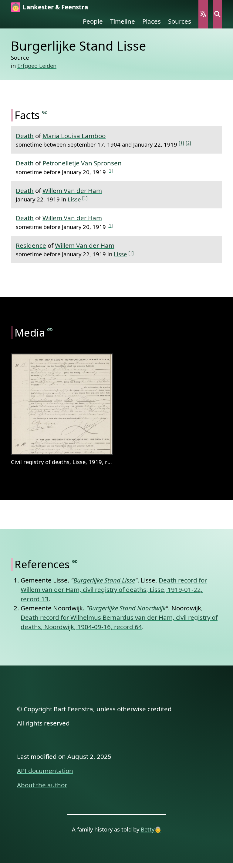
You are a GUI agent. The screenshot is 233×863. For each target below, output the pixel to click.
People (93, 21)
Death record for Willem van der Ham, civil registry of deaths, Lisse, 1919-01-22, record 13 (114, 589)
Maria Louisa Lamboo (74, 135)
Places (151, 21)
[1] (181, 143)
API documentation (45, 770)
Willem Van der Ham (72, 190)
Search (217, 14)
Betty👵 (151, 829)
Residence (31, 245)
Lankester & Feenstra (55, 7)
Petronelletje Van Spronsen (82, 163)
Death (25, 135)
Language (203, 14)
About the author (42, 785)
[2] (188, 143)
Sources (179, 21)
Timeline (122, 21)
